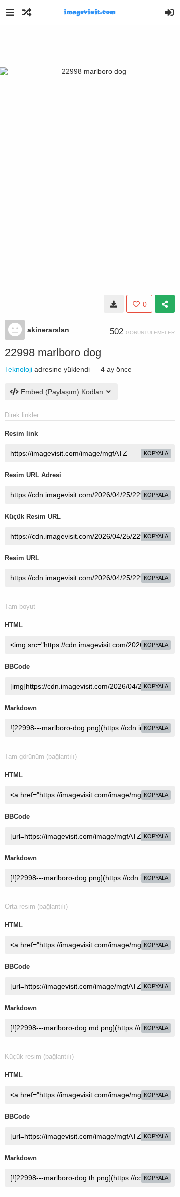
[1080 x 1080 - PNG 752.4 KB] (114, 304)
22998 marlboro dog (53, 352)
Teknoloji (18, 370)
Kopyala (156, 453)
